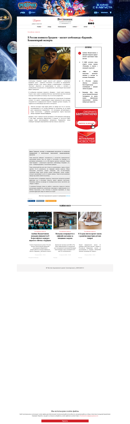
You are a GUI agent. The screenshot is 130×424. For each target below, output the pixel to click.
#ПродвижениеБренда (33, 257)
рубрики (39, 26)
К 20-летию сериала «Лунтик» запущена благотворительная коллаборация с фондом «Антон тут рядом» (90, 84)
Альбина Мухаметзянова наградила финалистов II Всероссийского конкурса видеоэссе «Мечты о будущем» (40, 237)
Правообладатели (62, 26)
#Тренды (55, 257)
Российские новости (34, 32)
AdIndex (68, 196)
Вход (91, 20)
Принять (65, 421)
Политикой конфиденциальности (89, 416)
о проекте (75, 26)
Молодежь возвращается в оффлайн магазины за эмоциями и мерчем (65, 236)
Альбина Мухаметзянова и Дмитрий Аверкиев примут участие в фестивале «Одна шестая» (90, 55)
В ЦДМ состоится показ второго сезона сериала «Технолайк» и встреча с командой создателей (90, 65)
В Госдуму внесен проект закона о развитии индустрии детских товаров (90, 236)
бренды (49, 26)
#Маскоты (30, 198)
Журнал (85, 26)
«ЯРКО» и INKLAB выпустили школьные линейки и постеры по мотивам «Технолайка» (90, 74)
